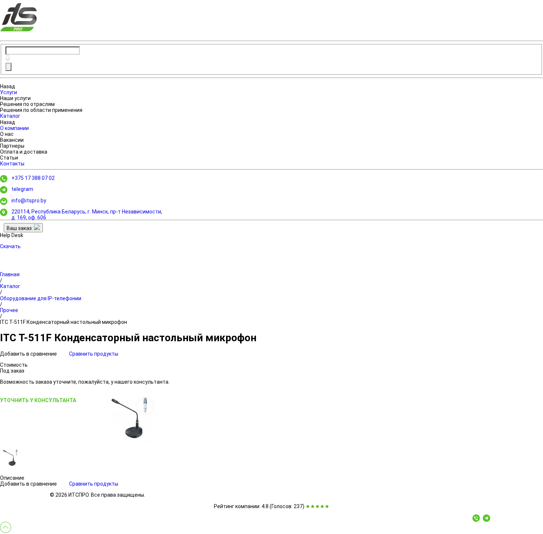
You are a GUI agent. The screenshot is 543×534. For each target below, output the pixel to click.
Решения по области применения (41, 110)
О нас (7, 134)
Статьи (9, 158)
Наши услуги (15, 98)
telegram (22, 189)
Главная (10, 274)
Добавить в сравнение (29, 354)
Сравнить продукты (93, 354)
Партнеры (12, 146)
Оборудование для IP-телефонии (40, 298)
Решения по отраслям (27, 104)
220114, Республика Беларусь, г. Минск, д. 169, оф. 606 (86, 214)
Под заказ (12, 371)
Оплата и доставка (23, 152)
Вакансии (12, 140)
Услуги (8, 92)
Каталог (10, 116)
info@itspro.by (28, 200)
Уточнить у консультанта (38, 400)
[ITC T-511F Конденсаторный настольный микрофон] (131, 417)
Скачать (10, 246)
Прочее (9, 310)
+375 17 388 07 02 (33, 178)
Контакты (12, 164)
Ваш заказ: (20, 228)
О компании (14, 128)
